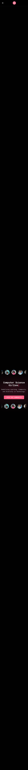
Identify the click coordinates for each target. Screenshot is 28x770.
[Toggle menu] (2, 2)
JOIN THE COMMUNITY (14, 397)
